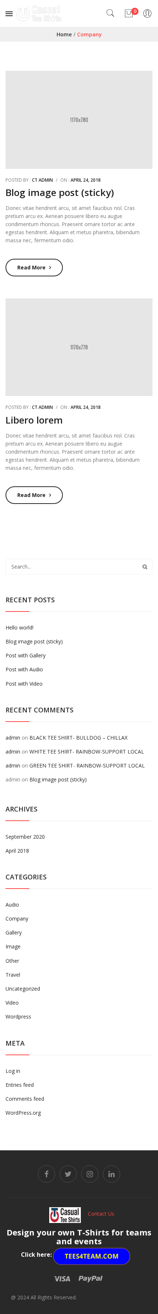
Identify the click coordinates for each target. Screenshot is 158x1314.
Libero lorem (34, 419)
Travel (13, 974)
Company (17, 918)
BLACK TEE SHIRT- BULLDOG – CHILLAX (78, 737)
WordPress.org (23, 1112)
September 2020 (25, 836)
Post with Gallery (26, 655)
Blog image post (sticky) (60, 192)
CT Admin (42, 180)
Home (64, 34)
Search (144, 566)
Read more (31, 267)
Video (12, 1002)
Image (13, 946)
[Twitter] (68, 1174)
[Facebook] (46, 1174)
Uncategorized (23, 988)
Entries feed (20, 1084)
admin (13, 737)
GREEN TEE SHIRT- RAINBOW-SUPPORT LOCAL (87, 765)
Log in (13, 1070)
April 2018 (17, 850)
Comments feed (25, 1098)
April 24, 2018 (86, 180)
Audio (12, 904)
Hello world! (19, 627)
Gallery (14, 932)
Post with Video (24, 683)
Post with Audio (24, 669)
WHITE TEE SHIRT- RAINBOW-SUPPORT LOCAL (86, 751)
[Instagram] (89, 1174)
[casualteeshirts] (39, 12)
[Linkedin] (111, 1174)
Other (12, 960)
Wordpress (18, 1016)
